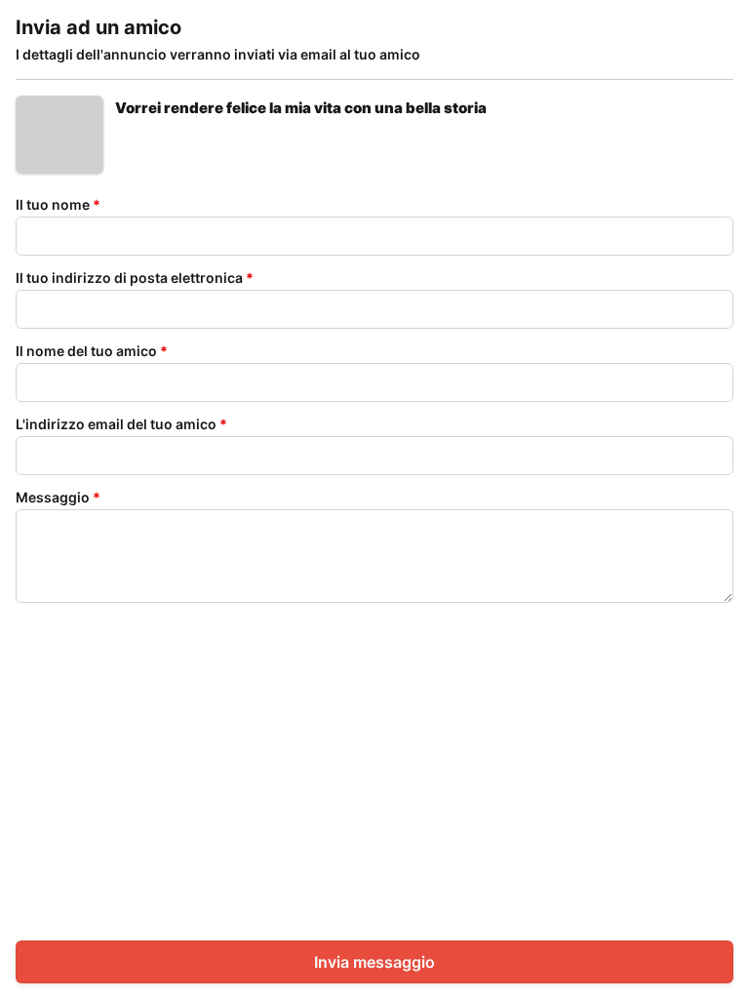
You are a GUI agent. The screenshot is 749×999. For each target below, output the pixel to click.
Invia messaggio (374, 962)
